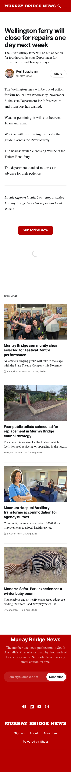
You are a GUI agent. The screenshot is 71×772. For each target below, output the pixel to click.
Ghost (44, 741)
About (34, 733)
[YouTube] (39, 706)
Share (58, 73)
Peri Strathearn (27, 71)
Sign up (19, 733)
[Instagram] (47, 706)
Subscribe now (35, 230)
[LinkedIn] (32, 706)
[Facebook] (24, 706)
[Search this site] (59, 6)
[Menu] (65, 6)
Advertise (50, 733)
